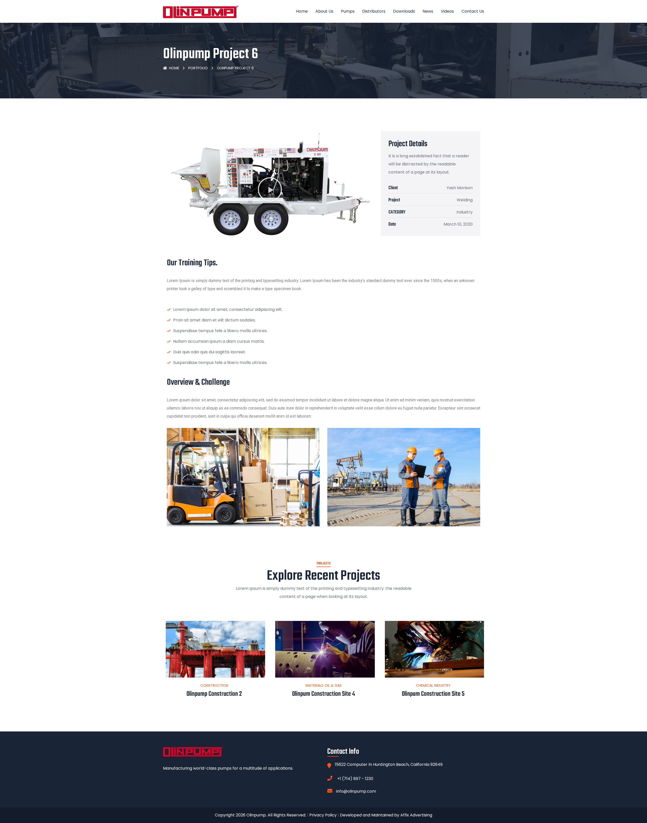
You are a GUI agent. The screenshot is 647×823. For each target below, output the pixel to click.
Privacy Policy (323, 815)
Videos (447, 11)
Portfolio (198, 68)
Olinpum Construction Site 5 (323, 694)
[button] (270, 189)
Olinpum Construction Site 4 (213, 694)
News (428, 11)
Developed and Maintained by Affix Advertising (386, 815)
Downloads (404, 11)
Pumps (348, 11)
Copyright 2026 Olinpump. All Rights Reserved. (260, 815)
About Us (324, 11)
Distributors (373, 11)
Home (302, 11)
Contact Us (472, 11)
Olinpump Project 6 (433, 694)
